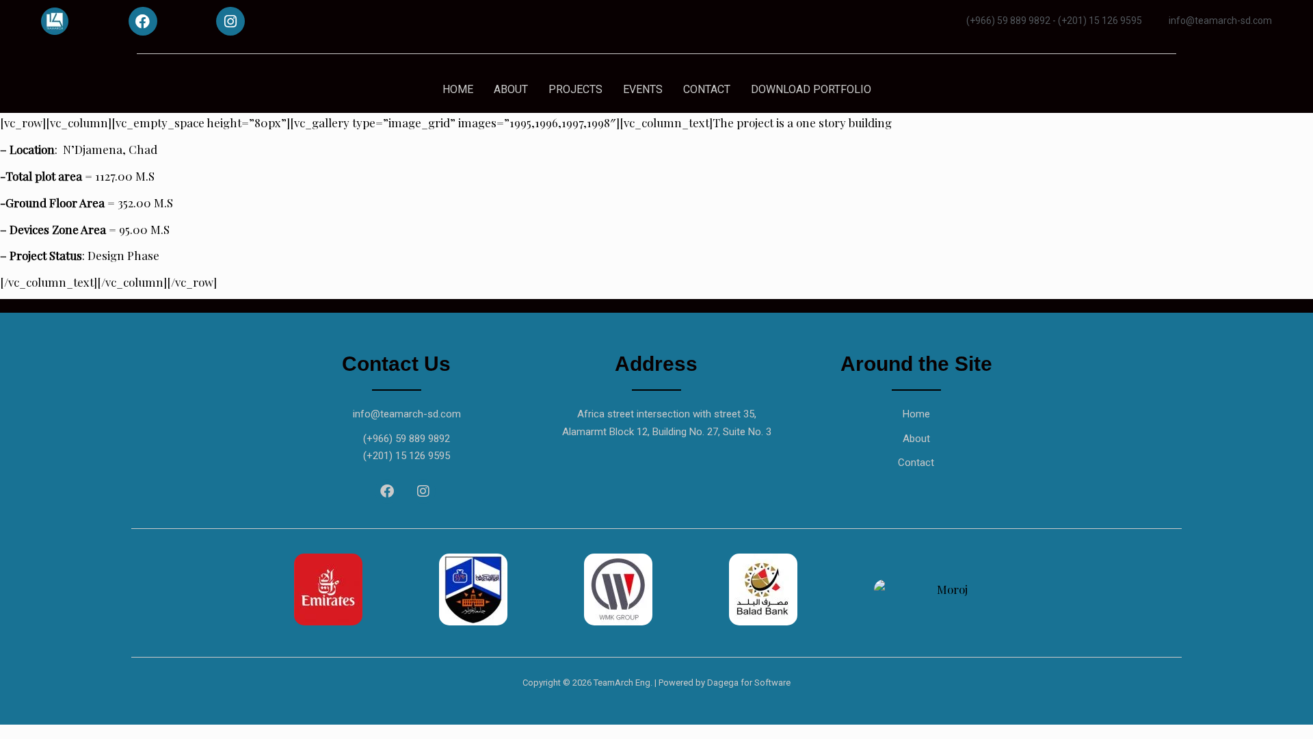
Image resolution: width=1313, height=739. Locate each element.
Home (916, 414)
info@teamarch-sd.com (407, 414)
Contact (916, 462)
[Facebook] (143, 21)
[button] (280, 589)
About (916, 438)
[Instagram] (230, 21)
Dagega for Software (749, 682)
